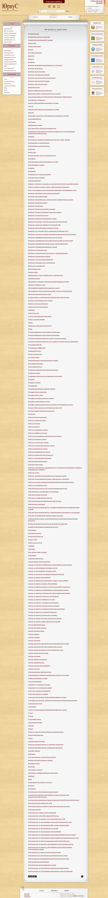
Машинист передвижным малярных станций (42, 247)
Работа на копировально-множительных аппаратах (45, 436)
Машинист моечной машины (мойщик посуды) (43, 228)
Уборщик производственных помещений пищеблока (45, 748)
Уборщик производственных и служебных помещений (45, 744)
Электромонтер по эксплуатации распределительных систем (47, 855)
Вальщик (31, 59)
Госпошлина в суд (8, 52)
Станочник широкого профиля (38, 694)
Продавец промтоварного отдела (39, 401)
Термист (30, 729)
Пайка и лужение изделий (36, 319)
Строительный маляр (35, 722)
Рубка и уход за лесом (35, 543)
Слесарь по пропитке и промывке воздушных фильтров (46, 574)
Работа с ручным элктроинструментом (40, 455)
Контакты (53, 17)
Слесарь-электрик (34, 669)
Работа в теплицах (34, 423)
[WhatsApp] (36, 876)
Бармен (30, 49)
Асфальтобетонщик (34, 46)
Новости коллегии (8, 30)
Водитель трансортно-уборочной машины (42, 78)
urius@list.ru (27, 896)
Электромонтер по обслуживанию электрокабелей (44, 831)
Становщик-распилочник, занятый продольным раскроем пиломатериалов (52, 700)
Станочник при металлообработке (39, 691)
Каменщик (31, 149)
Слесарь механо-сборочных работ (39, 562)
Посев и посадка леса (35, 354)
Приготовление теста (35, 367)
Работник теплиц (33, 473)
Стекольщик (32, 707)
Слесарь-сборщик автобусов (37, 659)
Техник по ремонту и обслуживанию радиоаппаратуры (45, 732)
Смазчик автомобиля (35, 681)
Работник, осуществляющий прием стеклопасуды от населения (48, 479)
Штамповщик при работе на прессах (40, 782)
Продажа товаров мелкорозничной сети (41, 411)
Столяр (30, 713)
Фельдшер (31, 767)
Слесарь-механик (33, 634)
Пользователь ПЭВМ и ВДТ (36, 348)
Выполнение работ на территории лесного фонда (44, 94)
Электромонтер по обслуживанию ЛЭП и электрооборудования (48, 825)
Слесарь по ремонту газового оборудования (42, 584)
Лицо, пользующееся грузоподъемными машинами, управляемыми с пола (52, 190)
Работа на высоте (34, 427)
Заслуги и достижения (9, 35)
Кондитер (31, 168)
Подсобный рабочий (35, 345)
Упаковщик (31, 754)
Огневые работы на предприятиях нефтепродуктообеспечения (48, 297)
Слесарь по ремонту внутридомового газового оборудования (48, 580)
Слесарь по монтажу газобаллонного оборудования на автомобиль (50, 565)
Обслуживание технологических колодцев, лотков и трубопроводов (50, 291)
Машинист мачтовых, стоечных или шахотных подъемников (47, 222)
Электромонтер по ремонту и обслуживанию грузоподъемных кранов (50, 844)
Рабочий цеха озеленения (36, 504)
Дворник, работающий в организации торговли (43, 109)
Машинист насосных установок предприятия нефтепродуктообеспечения (52, 234)
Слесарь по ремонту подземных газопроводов (43, 603)
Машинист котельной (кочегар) (38, 215)
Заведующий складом (35, 125)
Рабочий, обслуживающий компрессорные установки (45, 516)
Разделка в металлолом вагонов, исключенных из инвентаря (47, 524)
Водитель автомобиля (35, 68)
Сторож (30, 716)
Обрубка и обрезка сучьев (36, 285)
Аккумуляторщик (33, 34)
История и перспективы (10, 33)
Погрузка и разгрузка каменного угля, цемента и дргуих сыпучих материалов (53, 341)
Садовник (31, 546)
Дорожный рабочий (34, 119)
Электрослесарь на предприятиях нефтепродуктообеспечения (48, 868)
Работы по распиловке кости (37, 485)
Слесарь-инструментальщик (37, 628)
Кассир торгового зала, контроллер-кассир (42, 155)
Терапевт (31, 726)
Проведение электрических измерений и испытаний (45, 376)
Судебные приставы (9, 81)
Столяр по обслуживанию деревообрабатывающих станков (47, 710)
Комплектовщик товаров (36, 165)
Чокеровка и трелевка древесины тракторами (43, 773)
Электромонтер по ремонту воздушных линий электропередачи (48, 841)
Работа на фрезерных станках (37, 449)
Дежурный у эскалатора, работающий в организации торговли (48, 116)
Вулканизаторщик (34, 87)
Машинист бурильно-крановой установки (41, 209)
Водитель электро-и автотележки (39, 81)
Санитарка (31, 549)
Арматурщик (32, 43)
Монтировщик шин (34, 269)
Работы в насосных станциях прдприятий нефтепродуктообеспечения (51, 482)
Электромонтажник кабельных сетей (40, 803)
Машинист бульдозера (35, 206)
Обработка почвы (34, 278)
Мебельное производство (36, 266)
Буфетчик (31, 56)
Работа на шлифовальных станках (39, 452)
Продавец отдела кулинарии (37, 392)
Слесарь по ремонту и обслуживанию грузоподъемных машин (48, 590)
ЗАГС (5, 90)
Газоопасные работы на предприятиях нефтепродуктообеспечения (50, 97)
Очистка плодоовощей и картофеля (39, 316)
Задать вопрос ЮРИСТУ (54, 1)
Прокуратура (7, 83)
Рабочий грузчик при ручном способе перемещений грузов (47, 488)
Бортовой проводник (35, 53)
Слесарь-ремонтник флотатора (38, 653)
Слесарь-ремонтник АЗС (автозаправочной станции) (45, 647)
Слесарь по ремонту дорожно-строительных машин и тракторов (49, 587)
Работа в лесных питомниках (37, 417)
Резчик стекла (32, 539)
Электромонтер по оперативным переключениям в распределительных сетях (53, 838)
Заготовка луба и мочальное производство (42, 128)
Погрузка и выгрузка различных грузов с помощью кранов (47, 338)
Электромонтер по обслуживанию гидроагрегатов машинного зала (50, 822)
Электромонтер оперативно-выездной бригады (43, 816)
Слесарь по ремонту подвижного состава (41, 599)
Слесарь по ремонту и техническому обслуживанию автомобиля (49, 593)
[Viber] (33, 876)
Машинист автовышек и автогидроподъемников (44, 193)
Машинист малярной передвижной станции (42, 218)
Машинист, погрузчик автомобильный (40, 259)
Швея (30, 779)
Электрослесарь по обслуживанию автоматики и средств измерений (50, 871)
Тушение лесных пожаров (36, 741)
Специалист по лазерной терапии (39, 685)
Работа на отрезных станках (37, 439)
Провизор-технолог (34, 382)
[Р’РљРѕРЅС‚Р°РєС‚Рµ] (29, 876)
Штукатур (31, 785)
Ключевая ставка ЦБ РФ (10, 61)
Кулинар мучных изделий (36, 177)
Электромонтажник (34, 809)
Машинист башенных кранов (37, 203)
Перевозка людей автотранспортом (40, 326)
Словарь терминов (9, 59)
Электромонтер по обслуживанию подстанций (43, 828)
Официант (31, 310)
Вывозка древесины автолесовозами (40, 90)
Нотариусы (7, 92)
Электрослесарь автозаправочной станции (42, 865)
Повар (30, 329)
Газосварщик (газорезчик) (36, 100)
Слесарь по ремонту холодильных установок (42, 615)
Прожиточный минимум (10, 63)
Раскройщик (32, 530)
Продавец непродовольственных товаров (41, 389)
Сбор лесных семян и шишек (37, 552)
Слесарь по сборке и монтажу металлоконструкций (44, 618)
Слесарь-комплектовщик (36, 631)
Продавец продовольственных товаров (41, 398)
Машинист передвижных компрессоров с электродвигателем (48, 244)
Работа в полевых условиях (37, 420)
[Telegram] (31, 876)
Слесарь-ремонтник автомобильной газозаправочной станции (48, 644)
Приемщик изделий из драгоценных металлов (43, 370)
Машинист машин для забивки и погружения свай (44, 225)
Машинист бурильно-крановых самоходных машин (44, 212)
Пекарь (30, 323)
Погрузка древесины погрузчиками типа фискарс (44, 332)
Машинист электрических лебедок (39, 256)
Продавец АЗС (32, 386)
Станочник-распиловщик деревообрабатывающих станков (47, 697)
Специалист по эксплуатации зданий (40, 688)
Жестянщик (32, 122)
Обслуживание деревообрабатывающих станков (44, 288)
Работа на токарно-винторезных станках (41, 446)
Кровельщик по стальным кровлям (39, 174)
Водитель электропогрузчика (37, 84)
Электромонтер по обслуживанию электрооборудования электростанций (52, 835)
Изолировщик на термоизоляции (39, 146)
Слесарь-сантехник (34, 656)
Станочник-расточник (35, 703)
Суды (5, 79)
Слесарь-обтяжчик (34, 640)
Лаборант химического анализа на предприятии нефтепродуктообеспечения (53, 184)
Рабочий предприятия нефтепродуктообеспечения (44, 501)
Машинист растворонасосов (37, 250)
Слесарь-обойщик (34, 637)
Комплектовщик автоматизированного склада (43, 162)
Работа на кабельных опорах (37, 433)
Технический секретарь (35, 735)
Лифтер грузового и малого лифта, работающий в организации (48, 187)
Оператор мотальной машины (38, 307)
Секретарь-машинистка (35, 558)
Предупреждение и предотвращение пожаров (43, 360)
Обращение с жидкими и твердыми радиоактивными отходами (48, 282)
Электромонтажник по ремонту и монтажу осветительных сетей (49, 806)
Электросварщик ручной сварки (38, 862)
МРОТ (5, 66)
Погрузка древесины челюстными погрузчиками (43, 335)
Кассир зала (32, 152)
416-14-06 (99, 3)
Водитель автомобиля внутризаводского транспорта (45, 65)
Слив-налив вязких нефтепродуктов (39, 672)
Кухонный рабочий (34, 181)
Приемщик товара (34, 373)
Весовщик (31, 62)
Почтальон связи (33, 357)
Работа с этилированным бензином (39, 458)
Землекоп (31, 136)
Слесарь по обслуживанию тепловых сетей (42, 571)
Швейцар (31, 776)
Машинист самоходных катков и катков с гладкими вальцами (48, 253)
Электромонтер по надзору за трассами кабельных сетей (46, 819)
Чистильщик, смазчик (35, 770)
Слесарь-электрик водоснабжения (39, 666)
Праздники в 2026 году (10, 70)
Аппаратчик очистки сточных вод (39, 37)
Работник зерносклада (35, 464)
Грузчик (30, 106)
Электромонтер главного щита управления (42, 813)
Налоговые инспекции (10, 85)
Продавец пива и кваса (35, 395)
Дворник (31, 113)
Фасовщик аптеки (34, 763)
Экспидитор (32, 789)
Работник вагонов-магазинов (37, 461)
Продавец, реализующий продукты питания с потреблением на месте (50, 405)
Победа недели (8, 41)
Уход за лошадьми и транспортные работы (42, 757)
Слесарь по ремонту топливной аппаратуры (42, 612)
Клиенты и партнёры (9, 37)
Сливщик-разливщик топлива (37, 678)
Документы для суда (9, 55)
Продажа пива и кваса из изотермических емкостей (45, 408)
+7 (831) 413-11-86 (96, 1)
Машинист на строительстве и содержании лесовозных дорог (48, 231)
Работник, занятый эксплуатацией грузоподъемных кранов (47, 476)
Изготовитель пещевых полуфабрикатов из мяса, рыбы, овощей (49, 140)
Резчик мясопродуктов (35, 536)
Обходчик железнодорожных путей (39, 294)
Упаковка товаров (34, 751)
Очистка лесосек (33, 313)
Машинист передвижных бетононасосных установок (45, 237)
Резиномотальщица (34, 533)
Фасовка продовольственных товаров (40, 760)
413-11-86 (26, 893)
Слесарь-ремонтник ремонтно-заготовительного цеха (45, 650)
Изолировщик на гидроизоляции (38, 143)
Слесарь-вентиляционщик (36, 625)
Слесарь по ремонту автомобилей (39, 577)
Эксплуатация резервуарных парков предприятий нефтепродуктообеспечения (53, 800)
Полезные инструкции (10, 57)
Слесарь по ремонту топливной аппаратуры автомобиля (46, 609)
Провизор (31, 379)
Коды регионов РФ (9, 68)
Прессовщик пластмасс (35, 364)
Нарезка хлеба (32, 272)
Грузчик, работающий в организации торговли (43, 103)
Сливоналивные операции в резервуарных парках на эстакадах (48, 675)
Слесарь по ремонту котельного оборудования (43, 596)
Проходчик (31, 414)
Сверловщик (32, 555)
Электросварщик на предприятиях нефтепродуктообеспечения (48, 859)
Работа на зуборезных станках (38, 430)
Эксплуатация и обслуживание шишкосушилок (43, 792)
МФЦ (5, 88)
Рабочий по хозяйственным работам (40, 498)
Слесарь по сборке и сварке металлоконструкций (44, 621)
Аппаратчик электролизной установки (40, 40)
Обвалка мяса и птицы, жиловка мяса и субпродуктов (45, 275)
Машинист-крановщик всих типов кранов (41, 263)
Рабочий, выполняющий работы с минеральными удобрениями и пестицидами (54, 512)
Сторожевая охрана (34, 719)
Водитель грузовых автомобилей (38, 75)
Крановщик (32, 171)
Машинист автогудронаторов (37, 196)
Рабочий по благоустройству (37, 495)
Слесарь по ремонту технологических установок (43, 606)
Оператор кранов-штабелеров (38, 304)
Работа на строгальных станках (38, 442)
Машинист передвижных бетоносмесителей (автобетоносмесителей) (50, 241)
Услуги (35, 17)
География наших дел (9, 39)
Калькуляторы (7, 50)
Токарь (30, 738)
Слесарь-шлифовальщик (36, 662)
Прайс (70, 17)
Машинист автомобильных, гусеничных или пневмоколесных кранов (50, 200)
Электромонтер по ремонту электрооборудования (44, 852)
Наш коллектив (8, 28)
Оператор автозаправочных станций (40, 300)
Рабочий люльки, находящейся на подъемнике (43, 492)
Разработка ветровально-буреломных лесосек (43, 527)
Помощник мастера (34, 351)
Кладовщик (31, 159)
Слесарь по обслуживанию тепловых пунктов (42, 568)
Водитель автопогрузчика (36, 72)
